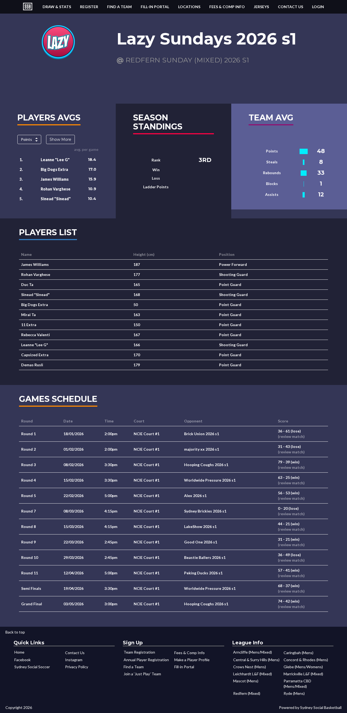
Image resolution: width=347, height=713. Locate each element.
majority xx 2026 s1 (201, 449)
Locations (189, 6)
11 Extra (28, 324)
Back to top (15, 632)
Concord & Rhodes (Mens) (306, 659)
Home (19, 652)
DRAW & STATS (57, 6)
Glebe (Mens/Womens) (303, 666)
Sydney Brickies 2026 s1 (205, 511)
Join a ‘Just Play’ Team (142, 673)
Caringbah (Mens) (298, 652)
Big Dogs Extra (54, 169)
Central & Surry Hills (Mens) (256, 659)
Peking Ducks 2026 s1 (203, 573)
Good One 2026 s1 (200, 542)
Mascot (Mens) (245, 681)
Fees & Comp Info (227, 6)
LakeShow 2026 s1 (200, 526)
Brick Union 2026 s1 (201, 433)
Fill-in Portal (155, 6)
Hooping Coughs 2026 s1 (206, 464)
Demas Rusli (32, 364)
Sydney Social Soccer (32, 666)
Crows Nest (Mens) (249, 666)
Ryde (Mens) (294, 693)
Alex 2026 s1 (195, 495)
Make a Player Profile (192, 659)
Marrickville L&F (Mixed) (303, 673)
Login (318, 6)
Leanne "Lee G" (55, 159)
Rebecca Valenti (35, 334)
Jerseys (261, 6)
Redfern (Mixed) (246, 693)
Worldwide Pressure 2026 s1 (210, 480)
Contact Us (290, 6)
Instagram (73, 659)
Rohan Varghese (55, 189)
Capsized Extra (35, 354)
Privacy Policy (76, 666)
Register (89, 6)
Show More (60, 139)
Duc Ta (27, 284)
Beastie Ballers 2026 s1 (205, 557)
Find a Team (119, 6)
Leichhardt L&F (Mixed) (252, 673)
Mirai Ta (28, 314)
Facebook (22, 659)
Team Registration (139, 652)
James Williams (55, 179)
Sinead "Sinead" (56, 198)
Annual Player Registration (146, 659)
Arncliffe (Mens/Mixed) (252, 652)
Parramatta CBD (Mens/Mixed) (297, 684)
